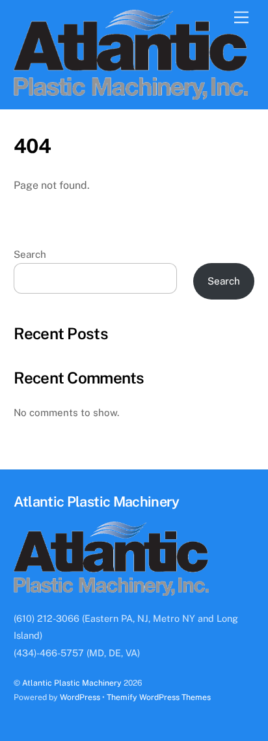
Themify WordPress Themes (159, 697)
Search (30, 254)
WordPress (80, 697)
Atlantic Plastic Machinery (72, 683)
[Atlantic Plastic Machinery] (131, 94)
